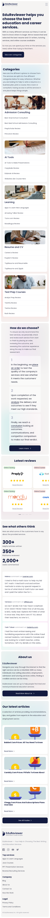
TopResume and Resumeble (16, 263)
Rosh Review (10, 313)
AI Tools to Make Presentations (17, 163)
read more (8, 751)
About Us (6, 885)
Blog (4, 881)
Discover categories (13, 55)
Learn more (24, 448)
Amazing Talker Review (14, 213)
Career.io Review (11, 252)
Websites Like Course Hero (15, 179)
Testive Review (11, 308)
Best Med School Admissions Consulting (21, 123)
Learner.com (28, 576)
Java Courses (7, 863)
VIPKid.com (28, 602)
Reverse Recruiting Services (13, 871)
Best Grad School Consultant (16, 118)
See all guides (24, 820)
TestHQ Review (11, 303)
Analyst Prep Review (13, 297)
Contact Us (7, 889)
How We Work (7, 893)
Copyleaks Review (12, 168)
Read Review (17, 485)
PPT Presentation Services (12, 867)
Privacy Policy (7, 902)
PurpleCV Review (11, 258)
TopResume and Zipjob (14, 268)
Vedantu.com (32, 627)
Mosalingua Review (12, 223)
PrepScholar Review (12, 128)
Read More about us (24, 693)
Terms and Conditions (11, 907)
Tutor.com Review (12, 218)
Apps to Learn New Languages (17, 208)
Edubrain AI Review (12, 173)
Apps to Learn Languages (12, 859)
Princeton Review (11, 134)
